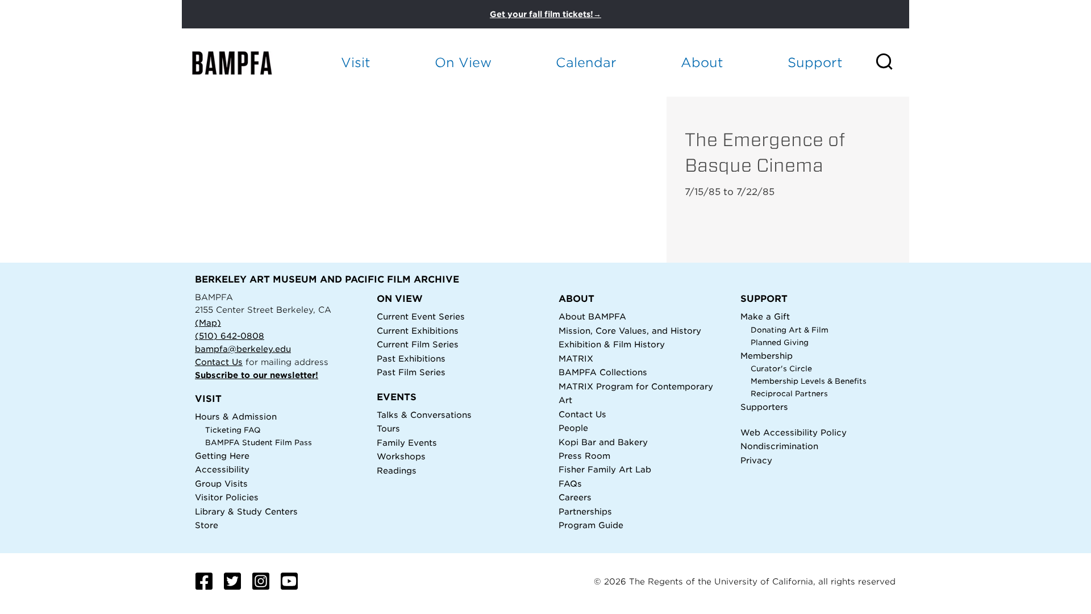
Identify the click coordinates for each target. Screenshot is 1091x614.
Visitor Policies (227, 497)
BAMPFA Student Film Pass (258, 442)
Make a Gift (765, 316)
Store (206, 525)
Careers (575, 497)
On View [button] (463, 62)
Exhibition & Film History (612, 344)
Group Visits (221, 483)
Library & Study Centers (246, 511)
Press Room (584, 455)
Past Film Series (411, 372)
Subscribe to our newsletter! (256, 375)
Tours (388, 428)
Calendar (586, 62)
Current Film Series (418, 344)
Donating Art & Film (789, 330)
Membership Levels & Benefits (809, 381)
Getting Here (222, 455)
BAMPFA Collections (603, 372)
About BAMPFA (592, 316)
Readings (397, 470)
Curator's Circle (781, 368)
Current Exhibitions (418, 330)
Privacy (756, 460)
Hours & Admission (236, 416)
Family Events (407, 442)
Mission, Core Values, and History (630, 330)
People (573, 428)
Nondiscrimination (779, 446)
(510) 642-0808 (229, 336)
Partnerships (585, 511)
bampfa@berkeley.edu (243, 349)
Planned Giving (780, 342)
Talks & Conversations (424, 415)
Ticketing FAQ (233, 430)
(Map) (208, 322)
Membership (766, 355)
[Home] (242, 63)
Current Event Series (421, 316)
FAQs (570, 483)
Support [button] (815, 62)
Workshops (401, 456)
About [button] (702, 62)
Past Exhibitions (411, 358)
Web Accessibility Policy (793, 432)
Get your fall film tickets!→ (545, 14)
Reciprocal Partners (789, 393)
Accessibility (222, 469)
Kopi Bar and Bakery (603, 442)
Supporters (764, 407)
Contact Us (219, 362)
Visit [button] (355, 62)
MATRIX (576, 358)
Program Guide (591, 525)
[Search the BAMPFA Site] (892, 62)
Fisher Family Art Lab (605, 469)
